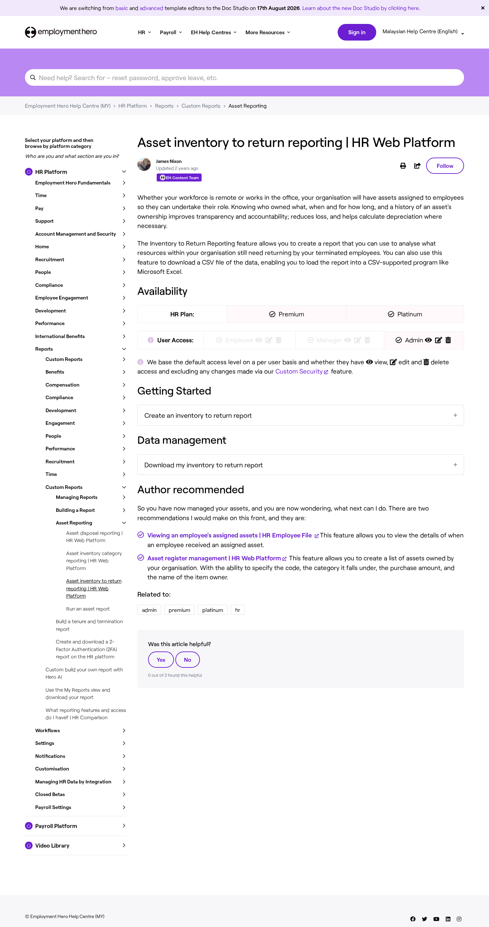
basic (121, 8)
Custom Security (299, 371)
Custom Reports (201, 105)
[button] (76, 172)
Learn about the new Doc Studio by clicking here (360, 8)
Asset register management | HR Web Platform (214, 558)
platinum (212, 610)
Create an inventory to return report (198, 415)
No (187, 659)
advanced (151, 8)
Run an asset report (88, 609)
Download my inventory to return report (203, 465)
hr (237, 610)
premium (179, 610)
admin (149, 610)
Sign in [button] (357, 32)
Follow (445, 165)
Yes (161, 659)
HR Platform (132, 105)
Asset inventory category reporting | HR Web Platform (94, 560)
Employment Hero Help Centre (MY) (67, 105)
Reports (164, 105)
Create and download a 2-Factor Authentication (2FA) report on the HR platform (86, 648)
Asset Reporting (248, 105)
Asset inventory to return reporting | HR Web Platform (93, 588)
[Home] (61, 32)
